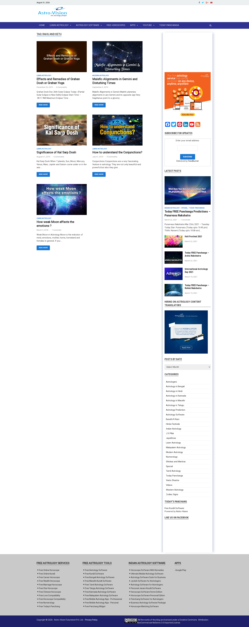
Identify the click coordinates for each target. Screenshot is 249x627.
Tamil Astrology (173, 471)
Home (42, 25)
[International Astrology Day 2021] (174, 279)
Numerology (172, 457)
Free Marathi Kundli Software (98, 581)
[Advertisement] (159, 13)
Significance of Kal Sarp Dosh (56, 152)
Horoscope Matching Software (145, 606)
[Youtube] (211, 2)
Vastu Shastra (172, 480)
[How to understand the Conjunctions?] (117, 131)
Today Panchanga (169, 25)
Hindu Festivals (173, 424)
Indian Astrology (172, 208)
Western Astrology (174, 490)
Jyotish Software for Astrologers (146, 581)
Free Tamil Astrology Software (99, 585)
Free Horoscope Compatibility (52, 599)
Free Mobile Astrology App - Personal (101, 603)
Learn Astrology (59, 25)
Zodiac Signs (172, 494)
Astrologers (171, 382)
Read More (43, 105)
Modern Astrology (100, 75)
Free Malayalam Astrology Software (101, 595)
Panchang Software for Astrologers (147, 599)
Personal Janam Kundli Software (146, 588)
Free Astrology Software (96, 570)
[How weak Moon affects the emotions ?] (62, 200)
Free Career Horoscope (49, 577)
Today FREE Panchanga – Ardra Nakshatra (197, 254)
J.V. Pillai (170, 433)
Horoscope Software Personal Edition (148, 595)
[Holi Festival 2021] (174, 247)
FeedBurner (193, 161)
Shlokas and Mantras (176, 461)
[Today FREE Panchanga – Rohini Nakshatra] (174, 295)
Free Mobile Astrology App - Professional (103, 599)
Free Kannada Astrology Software (100, 592)
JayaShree (171, 438)
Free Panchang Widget (95, 606)
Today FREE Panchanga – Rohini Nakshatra (197, 287)
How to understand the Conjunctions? (117, 152)
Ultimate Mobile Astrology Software (147, 574)
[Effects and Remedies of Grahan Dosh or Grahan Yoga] (62, 58)
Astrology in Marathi (175, 400)
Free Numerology (46, 603)
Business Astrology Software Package (148, 603)
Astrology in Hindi (174, 391)
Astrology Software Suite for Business (148, 577)
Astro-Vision (182, 511)
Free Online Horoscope (49, 570)
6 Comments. (61, 87)
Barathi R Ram (172, 419)
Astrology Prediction (175, 410)
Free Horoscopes (116, 25)
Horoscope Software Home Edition (146, 592)
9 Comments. (112, 157)
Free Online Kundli (47, 574)
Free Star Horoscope (48, 588)
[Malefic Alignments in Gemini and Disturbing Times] (117, 58)
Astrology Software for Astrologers (147, 585)
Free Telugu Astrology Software (99, 588)
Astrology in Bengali (175, 386)
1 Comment (56, 230)
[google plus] (207, 2)
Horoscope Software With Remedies (147, 570)
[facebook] (199, 2)
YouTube (147, 25)
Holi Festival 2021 (193, 236)
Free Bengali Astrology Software (99, 577)
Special (184, 208)
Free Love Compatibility (49, 595)
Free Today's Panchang (49, 606)
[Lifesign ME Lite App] (180, 570)
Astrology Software (87, 25)
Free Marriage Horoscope (50, 585)
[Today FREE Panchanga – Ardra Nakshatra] (174, 263)
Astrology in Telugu (175, 405)
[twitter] (202, 2)
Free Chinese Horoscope (50, 592)
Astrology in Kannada (176, 396)
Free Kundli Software (174, 508)
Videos (169, 485)
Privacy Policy (91, 620)
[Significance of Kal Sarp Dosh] (62, 131)
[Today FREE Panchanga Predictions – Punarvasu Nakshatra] (188, 205)
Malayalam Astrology (176, 447)
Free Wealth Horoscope (49, 581)
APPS (132, 25)
